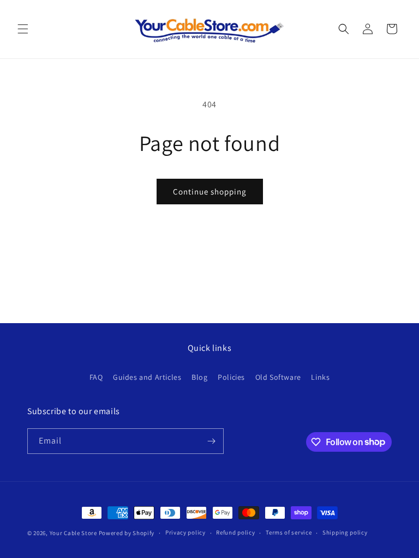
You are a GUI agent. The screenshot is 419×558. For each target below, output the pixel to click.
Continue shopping (210, 191)
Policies (231, 377)
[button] (23, 29)
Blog (199, 377)
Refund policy (235, 532)
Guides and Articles (147, 377)
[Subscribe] (211, 441)
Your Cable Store (73, 533)
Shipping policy (345, 532)
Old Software (278, 377)
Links (320, 377)
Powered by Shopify (127, 533)
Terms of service (289, 532)
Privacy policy (185, 532)
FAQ (96, 377)
